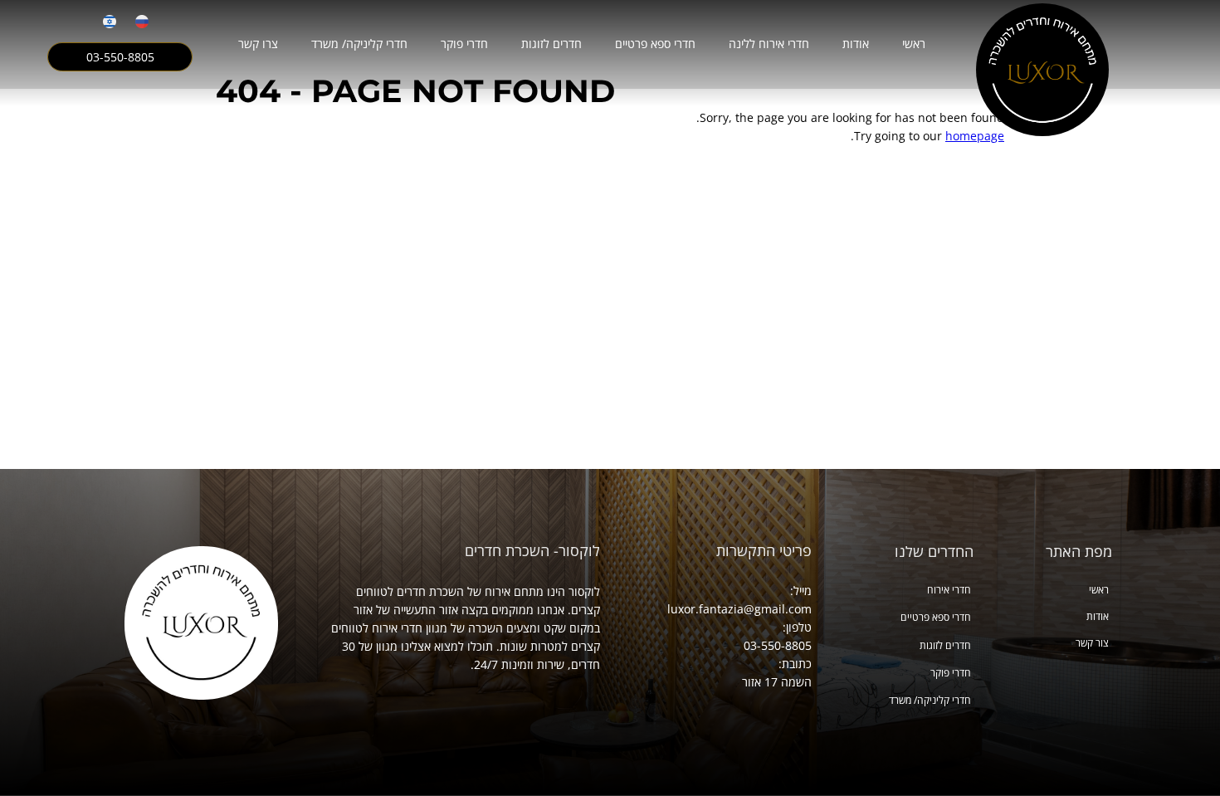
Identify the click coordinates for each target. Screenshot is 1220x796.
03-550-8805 (120, 57)
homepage (974, 136)
